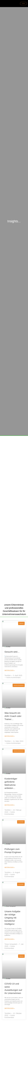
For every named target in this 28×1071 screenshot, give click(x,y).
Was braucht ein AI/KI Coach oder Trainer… (13, 716)
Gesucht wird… (12, 652)
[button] (12, 3)
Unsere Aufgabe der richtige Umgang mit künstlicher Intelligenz (12, 917)
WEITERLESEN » (10, 670)
